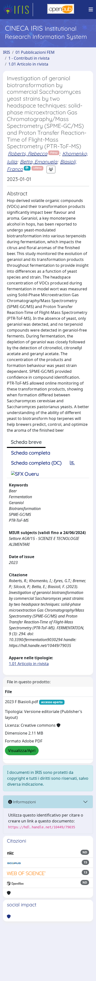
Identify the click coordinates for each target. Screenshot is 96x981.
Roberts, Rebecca (27, 153)
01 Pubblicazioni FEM (35, 52)
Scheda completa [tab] (30, 453)
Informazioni (24, 801)
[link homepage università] (60, 9)
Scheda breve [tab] (26, 442)
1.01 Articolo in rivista (28, 64)
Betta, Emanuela (38, 162)
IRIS (6, 52)
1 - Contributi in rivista (28, 58)
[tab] (72, 463)
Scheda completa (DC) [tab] (36, 463)
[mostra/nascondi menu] (91, 9)
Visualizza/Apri (21, 750)
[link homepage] (18, 9)
